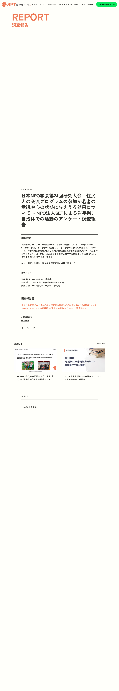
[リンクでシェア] (34, 328)
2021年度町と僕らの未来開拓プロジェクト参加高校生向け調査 (83, 378)
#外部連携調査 (26, 317)
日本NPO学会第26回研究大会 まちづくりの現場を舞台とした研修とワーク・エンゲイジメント (35, 378)
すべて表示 (101, 343)
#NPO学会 (25, 320)
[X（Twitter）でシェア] (28, 328)
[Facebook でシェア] (22, 328)
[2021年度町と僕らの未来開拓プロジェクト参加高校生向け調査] (83, 360)
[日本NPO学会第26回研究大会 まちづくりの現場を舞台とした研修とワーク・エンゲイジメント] (35, 360)
